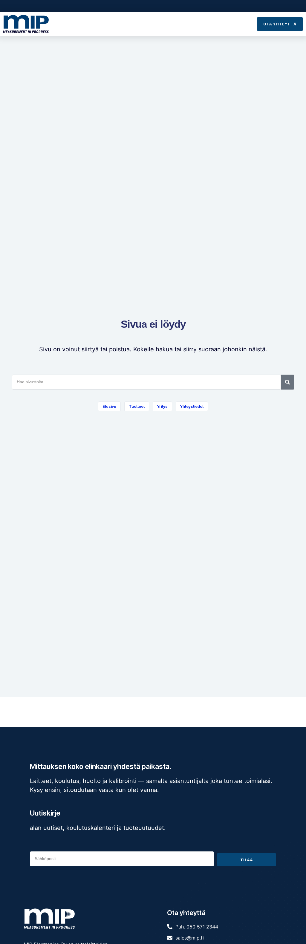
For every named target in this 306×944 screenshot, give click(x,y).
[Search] (287, 382)
